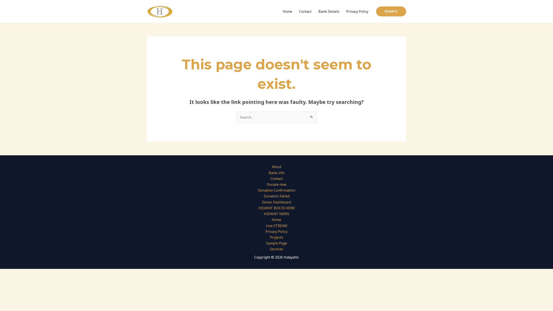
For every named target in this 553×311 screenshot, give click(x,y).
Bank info (276, 172)
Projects (276, 237)
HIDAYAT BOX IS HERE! (276, 208)
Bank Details (328, 11)
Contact (305, 11)
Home (287, 11)
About (276, 166)
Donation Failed (276, 196)
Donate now (276, 184)
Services (276, 249)
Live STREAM (276, 225)
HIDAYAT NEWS (276, 213)
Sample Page (276, 243)
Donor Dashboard (276, 202)
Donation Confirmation (276, 190)
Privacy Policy (357, 11)
